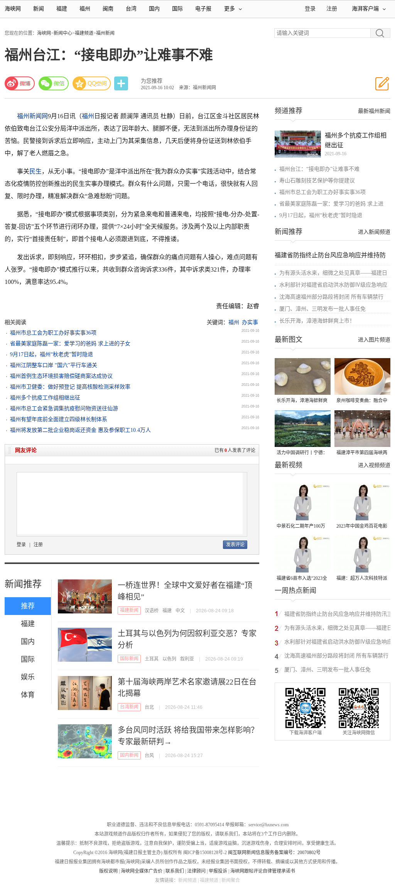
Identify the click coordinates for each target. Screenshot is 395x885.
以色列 (169, 659)
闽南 (108, 9)
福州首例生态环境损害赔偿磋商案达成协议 (61, 376)
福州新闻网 (32, 116)
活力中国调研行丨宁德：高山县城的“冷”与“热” (302, 453)
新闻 (38, 9)
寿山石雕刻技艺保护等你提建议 (317, 180)
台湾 (131, 9)
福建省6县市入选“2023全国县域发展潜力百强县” (302, 579)
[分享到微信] (54, 83)
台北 (149, 707)
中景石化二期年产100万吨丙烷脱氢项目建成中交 (302, 526)
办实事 (250, 322)
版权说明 (108, 871)
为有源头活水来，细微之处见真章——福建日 (333, 273)
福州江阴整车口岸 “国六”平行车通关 (53, 365)
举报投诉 (218, 871)
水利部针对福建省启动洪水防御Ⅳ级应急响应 (333, 285)
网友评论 (26, 450)
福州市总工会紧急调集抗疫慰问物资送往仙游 (64, 408)
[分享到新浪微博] (20, 83)
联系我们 (174, 871)
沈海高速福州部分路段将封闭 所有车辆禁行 (331, 297)
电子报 (203, 9)
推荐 (28, 606)
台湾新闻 (129, 707)
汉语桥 (152, 610)
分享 (122, 83)
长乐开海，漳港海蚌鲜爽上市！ (317, 321)
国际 (177, 9)
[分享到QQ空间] (92, 83)
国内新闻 (129, 755)
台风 (149, 755)
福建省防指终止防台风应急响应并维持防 (330, 255)
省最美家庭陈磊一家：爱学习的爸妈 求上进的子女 (70, 344)
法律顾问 (196, 871)
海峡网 (13, 9)
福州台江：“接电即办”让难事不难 (319, 169)
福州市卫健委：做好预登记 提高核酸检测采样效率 (70, 387)
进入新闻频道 (374, 232)
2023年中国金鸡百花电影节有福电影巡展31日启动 (361, 526)
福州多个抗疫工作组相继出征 (45, 398)
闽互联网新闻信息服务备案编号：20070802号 (274, 852)
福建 (61, 9)
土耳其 (152, 659)
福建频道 (84, 33)
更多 (229, 9)
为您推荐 (151, 81)
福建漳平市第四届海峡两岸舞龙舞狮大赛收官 (361, 453)
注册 (331, 9)
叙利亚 (187, 659)
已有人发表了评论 (234, 450)
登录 (21, 544)
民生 (35, 171)
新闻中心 (63, 33)
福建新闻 (129, 610)
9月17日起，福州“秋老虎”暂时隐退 (51, 354)
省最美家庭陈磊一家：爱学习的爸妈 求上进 (331, 204)
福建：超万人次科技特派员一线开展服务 (361, 579)
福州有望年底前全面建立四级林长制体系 (58, 419)
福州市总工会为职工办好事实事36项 (53, 333)
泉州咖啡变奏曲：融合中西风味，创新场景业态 (361, 401)
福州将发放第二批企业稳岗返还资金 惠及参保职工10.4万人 (80, 430)
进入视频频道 (374, 465)
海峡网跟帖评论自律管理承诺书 (262, 871)
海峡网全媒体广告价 (141, 871)
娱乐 (28, 677)
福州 (84, 9)
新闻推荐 (23, 584)
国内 (154, 9)
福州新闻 (105, 33)
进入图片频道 (374, 340)
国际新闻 (129, 658)
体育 (28, 695)
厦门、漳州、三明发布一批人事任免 (322, 309)
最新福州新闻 (374, 111)
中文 (180, 610)
